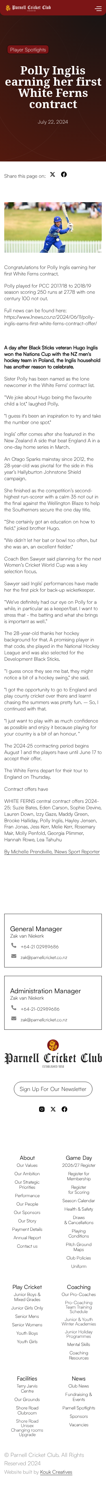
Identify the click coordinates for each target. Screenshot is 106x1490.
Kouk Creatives (56, 1472)
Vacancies (78, 1424)
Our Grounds (27, 1399)
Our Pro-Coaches (79, 1294)
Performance (27, 1195)
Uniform (78, 1266)
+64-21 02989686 (40, 946)
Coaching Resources (79, 1355)
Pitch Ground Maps (79, 1246)
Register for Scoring (78, 1189)
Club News (78, 1386)
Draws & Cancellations (79, 1220)
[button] (98, 8)
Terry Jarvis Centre (27, 1388)
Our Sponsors (27, 1212)
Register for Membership (79, 1176)
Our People (27, 1204)
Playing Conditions (78, 1233)
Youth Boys (27, 1333)
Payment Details (27, 1229)
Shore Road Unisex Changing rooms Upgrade (27, 1427)
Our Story (27, 1221)
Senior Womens (27, 1324)
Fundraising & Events (78, 1396)
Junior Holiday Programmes (78, 1334)
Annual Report (27, 1237)
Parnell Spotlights (78, 1408)
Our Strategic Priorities (27, 1184)
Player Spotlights (28, 49)
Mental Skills (78, 1344)
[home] (27, 10)
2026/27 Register (79, 1165)
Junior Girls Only (27, 1308)
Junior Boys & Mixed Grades (27, 1296)
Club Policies (78, 1258)
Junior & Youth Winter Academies (79, 1321)
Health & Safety (78, 1209)
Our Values (27, 1165)
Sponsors (79, 1416)
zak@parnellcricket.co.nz (44, 957)
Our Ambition (27, 1173)
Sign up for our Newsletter (53, 1088)
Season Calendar (78, 1200)
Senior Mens (27, 1316)
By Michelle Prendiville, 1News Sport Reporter (52, 851)
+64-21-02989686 (40, 1009)
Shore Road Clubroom (27, 1410)
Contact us (27, 1246)
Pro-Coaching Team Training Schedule (78, 1307)
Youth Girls (27, 1341)
